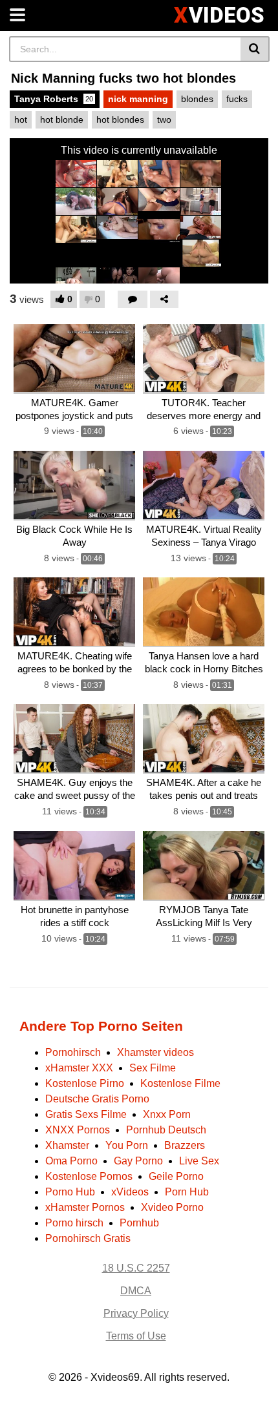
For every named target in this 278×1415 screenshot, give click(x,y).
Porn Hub (187, 1191)
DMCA (135, 1290)
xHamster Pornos (85, 1207)
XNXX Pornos (77, 1129)
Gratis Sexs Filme (86, 1114)
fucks (237, 99)
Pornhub (139, 1222)
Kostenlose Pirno (84, 1083)
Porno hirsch (74, 1222)
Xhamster (67, 1145)
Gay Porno (138, 1160)
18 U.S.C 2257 (136, 1268)
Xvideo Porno (172, 1207)
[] (255, 49)
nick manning (138, 99)
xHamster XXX (79, 1067)
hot (20, 119)
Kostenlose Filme (180, 1083)
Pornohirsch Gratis (88, 1238)
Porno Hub (70, 1191)
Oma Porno (71, 1160)
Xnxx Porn (167, 1114)
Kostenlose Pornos (89, 1176)
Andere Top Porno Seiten (101, 1025)
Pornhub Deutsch (166, 1129)
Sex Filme (152, 1067)
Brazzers (184, 1145)
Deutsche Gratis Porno (97, 1098)
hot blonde (61, 119)
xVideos (130, 1191)
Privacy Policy (136, 1313)
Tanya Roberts (53, 99)
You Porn (126, 1145)
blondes (197, 99)
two (164, 119)
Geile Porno (176, 1176)
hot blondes (120, 119)
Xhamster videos (155, 1052)
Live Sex (199, 1160)
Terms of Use (136, 1335)
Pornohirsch (73, 1052)
